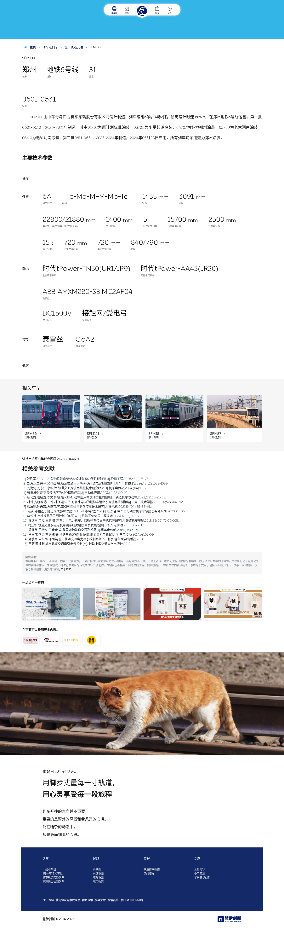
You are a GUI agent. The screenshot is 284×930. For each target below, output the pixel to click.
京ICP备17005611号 (132, 900)
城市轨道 (98, 881)
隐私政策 (87, 900)
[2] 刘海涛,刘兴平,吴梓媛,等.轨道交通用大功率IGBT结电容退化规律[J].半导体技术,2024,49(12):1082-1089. (95, 483)
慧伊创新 (49, 919)
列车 (46, 858)
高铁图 (97, 869)
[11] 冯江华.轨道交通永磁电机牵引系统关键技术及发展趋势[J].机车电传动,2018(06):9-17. (83, 525)
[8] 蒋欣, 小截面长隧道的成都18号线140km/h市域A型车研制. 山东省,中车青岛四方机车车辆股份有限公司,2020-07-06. (103, 511)
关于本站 (65, 569)
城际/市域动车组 (53, 873)
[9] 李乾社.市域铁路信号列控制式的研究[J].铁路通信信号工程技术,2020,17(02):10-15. (80, 516)
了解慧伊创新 (202, 877)
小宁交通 (199, 873)
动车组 (114, 13)
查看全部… (75, 459)
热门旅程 (149, 873)
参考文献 (100, 900)
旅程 (157, 13)
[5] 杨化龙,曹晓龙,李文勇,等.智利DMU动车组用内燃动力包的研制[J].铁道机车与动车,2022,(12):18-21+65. (94, 497)
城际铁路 (98, 877)
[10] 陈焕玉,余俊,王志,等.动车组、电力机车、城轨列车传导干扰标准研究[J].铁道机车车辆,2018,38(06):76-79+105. (100, 520)
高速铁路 (98, 873)
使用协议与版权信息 (68, 900)
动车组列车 (50, 47)
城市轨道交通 (73, 47)
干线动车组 (49, 869)
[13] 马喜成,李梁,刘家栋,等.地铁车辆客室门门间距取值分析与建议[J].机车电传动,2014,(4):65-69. (88, 534)
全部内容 (199, 869)
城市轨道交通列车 (53, 877)
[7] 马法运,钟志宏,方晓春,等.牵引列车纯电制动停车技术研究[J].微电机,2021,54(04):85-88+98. (87, 507)
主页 (32, 47)
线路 (127, 13)
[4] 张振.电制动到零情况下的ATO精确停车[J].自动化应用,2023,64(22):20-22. (75, 493)
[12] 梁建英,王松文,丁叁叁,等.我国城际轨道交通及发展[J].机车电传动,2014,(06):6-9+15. (82, 530)
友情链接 (113, 900)
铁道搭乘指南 (152, 869)
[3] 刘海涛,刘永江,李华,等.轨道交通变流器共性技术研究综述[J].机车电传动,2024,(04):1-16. (84, 488)
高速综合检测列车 (53, 881)
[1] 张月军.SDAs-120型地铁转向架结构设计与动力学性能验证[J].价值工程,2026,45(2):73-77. (85, 479)
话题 (170, 13)
